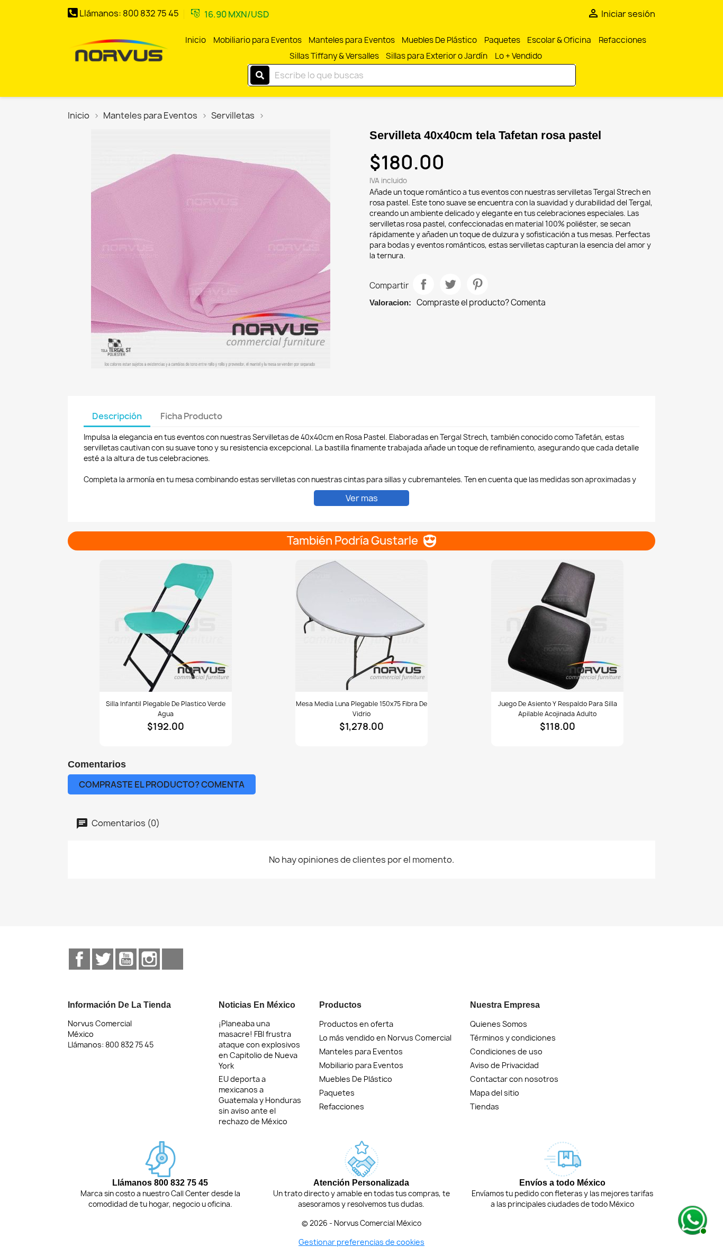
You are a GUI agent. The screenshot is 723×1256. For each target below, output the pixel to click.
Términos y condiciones (513, 1038)
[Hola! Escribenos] (691, 1218)
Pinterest (477, 284)
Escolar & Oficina (559, 40)
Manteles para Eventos (352, 40)
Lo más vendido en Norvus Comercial (385, 1038)
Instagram (149, 959)
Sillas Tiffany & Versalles (334, 55)
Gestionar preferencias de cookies (361, 1242)
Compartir (423, 284)
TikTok (172, 959)
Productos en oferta (356, 1024)
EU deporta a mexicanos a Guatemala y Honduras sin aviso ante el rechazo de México (260, 1100)
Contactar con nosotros (514, 1079)
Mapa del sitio (494, 1093)
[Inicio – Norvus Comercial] (118, 51)
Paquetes (502, 40)
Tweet (450, 284)
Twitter (102, 959)
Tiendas (484, 1106)
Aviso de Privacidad (504, 1065)
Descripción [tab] (117, 416)
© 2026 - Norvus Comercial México (361, 1223)
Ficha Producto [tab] (191, 416)
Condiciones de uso (506, 1051)
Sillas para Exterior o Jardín (436, 55)
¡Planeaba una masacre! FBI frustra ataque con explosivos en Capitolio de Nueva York (259, 1044)
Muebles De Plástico (439, 40)
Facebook (79, 959)
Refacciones (622, 40)
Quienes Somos (498, 1024)
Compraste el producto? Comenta (481, 302)
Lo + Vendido (518, 55)
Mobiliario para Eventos (257, 40)
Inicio (195, 40)
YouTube (126, 959)
